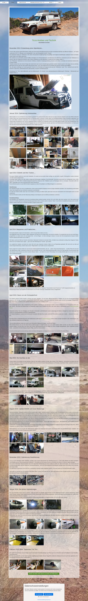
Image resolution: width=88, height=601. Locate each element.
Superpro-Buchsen (46, 318)
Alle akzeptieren (48, 594)
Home (4, 2)
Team (12, 2)
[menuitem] (4, 2)
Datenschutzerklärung (41, 599)
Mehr (50, 2)
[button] (43, 574)
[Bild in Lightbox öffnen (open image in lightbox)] (44, 22)
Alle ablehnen (39, 594)
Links (59, 2)
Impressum (48, 599)
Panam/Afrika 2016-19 (37, 2)
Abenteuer (22, 2)
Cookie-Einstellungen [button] (44, 596)
